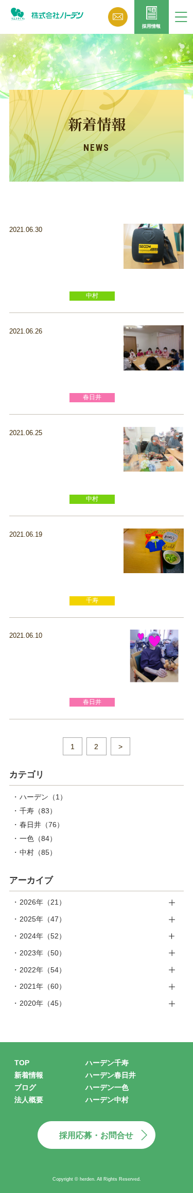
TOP (21, 1063)
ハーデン (43, 797)
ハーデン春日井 (110, 1075)
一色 (38, 838)
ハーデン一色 (107, 1087)
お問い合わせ (118, 17)
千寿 (38, 811)
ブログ (25, 1087)
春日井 (42, 824)
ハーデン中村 (107, 1100)
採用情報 (151, 26)
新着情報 (28, 1075)
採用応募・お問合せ (96, 1135)
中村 (38, 852)
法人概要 (28, 1100)
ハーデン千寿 (107, 1063)
